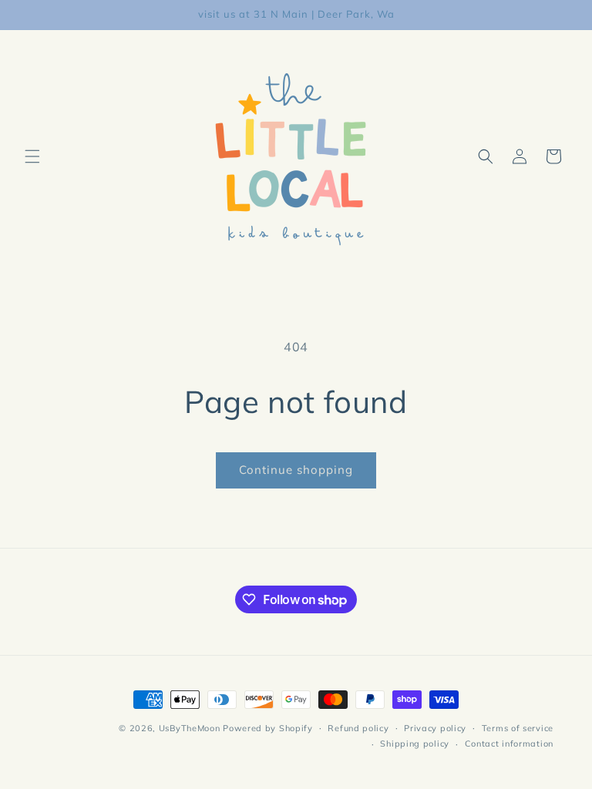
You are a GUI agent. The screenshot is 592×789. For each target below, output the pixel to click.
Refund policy (358, 728)
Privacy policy (435, 728)
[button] (32, 156)
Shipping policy (414, 743)
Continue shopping (296, 469)
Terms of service (517, 728)
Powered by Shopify (268, 728)
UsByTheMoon (189, 728)
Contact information (509, 743)
